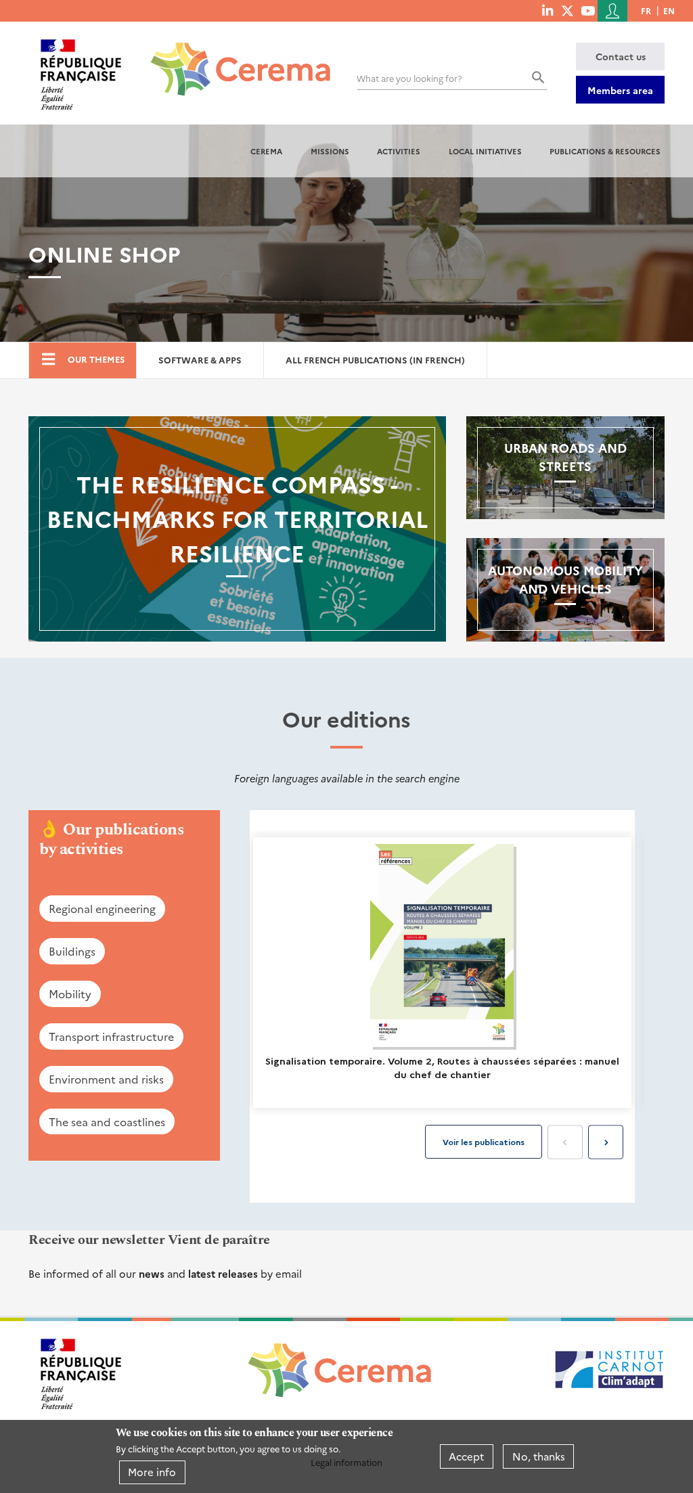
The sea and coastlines (107, 1121)
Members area (620, 90)
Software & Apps (200, 359)
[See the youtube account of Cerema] (588, 10)
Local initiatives (485, 151)
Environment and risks (106, 1078)
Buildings (72, 950)
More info (152, 1472)
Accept (466, 1456)
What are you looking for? (409, 78)
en (669, 10)
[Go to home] (232, 59)
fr (646, 10)
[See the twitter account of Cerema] (567, 10)
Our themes (96, 359)
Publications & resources (605, 151)
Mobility (70, 993)
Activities (398, 151)
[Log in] (612, 11)
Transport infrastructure (111, 1036)
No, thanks (538, 1456)
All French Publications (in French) (375, 359)
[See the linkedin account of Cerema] (547, 10)
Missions (330, 151)
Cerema (266, 151)
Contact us (621, 56)
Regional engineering (102, 908)
